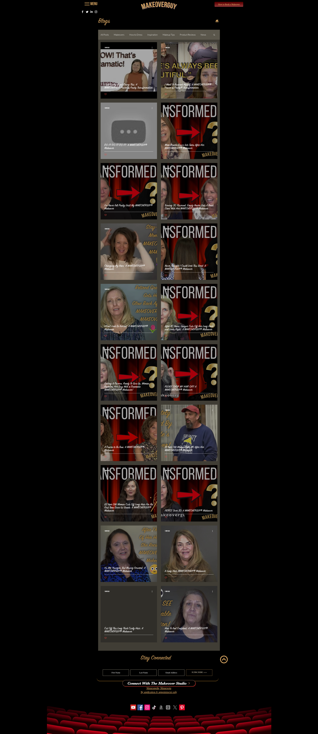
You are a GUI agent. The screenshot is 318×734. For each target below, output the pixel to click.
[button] (214, 35)
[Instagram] (96, 12)
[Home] (217, 21)
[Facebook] (82, 12)
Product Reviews (188, 34)
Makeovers (119, 34)
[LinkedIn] (91, 12)
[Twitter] (87, 12)
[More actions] (152, 47)
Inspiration (152, 34)
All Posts (105, 34)
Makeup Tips (169, 34)
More (203, 34)
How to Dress (135, 34)
